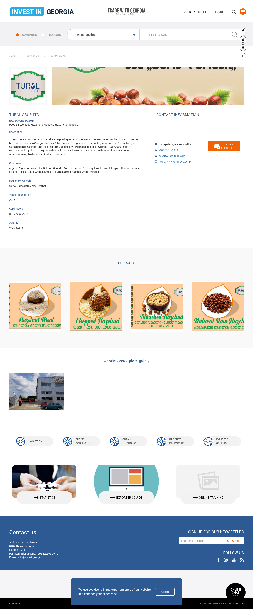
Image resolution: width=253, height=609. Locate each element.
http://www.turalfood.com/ (175, 161)
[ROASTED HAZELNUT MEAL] (35, 306)
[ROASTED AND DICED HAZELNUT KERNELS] (96, 306)
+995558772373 (168, 150)
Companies (32, 56)
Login (219, 12)
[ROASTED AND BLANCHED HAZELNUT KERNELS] (157, 306)
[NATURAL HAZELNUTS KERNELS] (218, 306)
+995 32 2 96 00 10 (47, 553)
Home (12, 56)
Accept (165, 591)
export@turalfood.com (172, 156)
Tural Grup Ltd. (57, 56)
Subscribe (232, 541)
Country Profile (195, 12)
